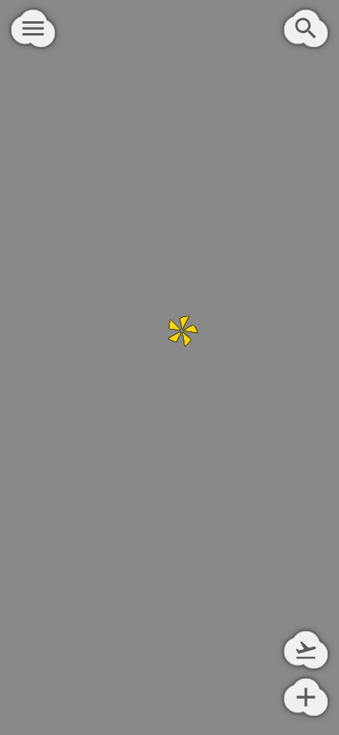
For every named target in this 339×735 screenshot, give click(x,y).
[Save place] (306, 697)
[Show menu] (33, 28)
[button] (187, 333)
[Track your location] (306, 650)
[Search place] (306, 28)
